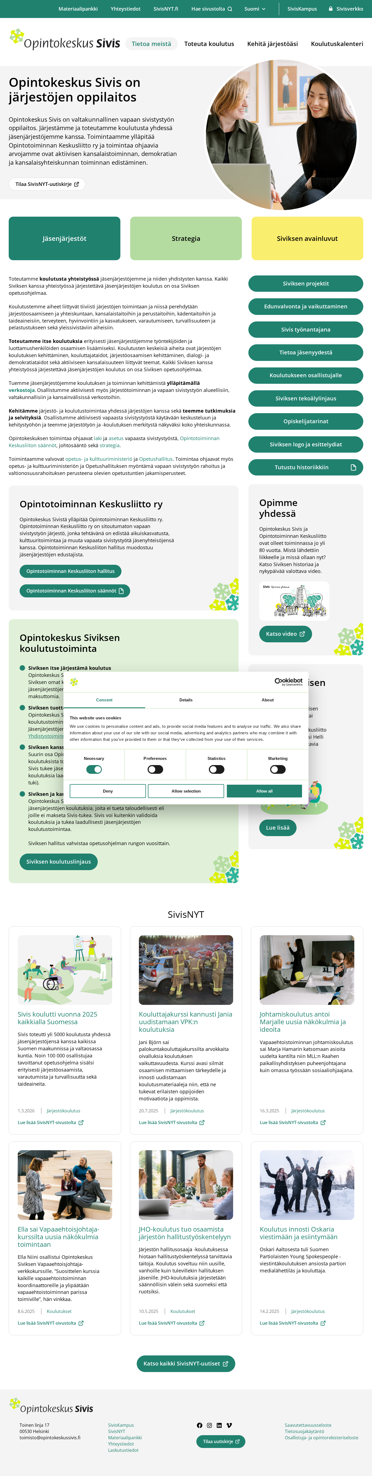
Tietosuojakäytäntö (304, 1431)
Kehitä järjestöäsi (272, 43)
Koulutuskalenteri (337, 43)
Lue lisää (278, 827)
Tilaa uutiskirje (218, 1441)
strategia (110, 445)
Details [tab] (186, 700)
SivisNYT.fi (166, 8)
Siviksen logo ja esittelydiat (306, 444)
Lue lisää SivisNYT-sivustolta (47, 1122)
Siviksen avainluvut (307, 238)
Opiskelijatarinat (305, 421)
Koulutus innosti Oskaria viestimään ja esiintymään (299, 1233)
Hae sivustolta (208, 8)
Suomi (252, 8)
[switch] (155, 769)
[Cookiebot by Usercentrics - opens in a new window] (279, 682)
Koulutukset (59, 1311)
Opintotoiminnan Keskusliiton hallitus (70, 571)
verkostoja (22, 390)
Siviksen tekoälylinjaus (306, 398)
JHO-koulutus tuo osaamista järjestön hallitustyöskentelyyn (185, 1233)
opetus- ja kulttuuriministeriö (99, 459)
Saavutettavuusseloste (308, 1425)
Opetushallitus (156, 459)
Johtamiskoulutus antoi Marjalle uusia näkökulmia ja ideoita (303, 1021)
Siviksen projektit (306, 283)
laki (98, 438)
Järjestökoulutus (63, 1111)
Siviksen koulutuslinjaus (58, 861)
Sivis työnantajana (306, 329)
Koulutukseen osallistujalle (306, 375)
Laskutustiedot (123, 1450)
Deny (108, 791)
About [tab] (268, 700)
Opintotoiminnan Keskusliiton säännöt (71, 590)
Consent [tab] (104, 700)
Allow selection (186, 791)
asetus (116, 438)
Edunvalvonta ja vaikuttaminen (305, 306)
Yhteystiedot (126, 8)
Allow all (264, 791)
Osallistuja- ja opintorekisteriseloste (321, 1438)
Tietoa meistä (151, 43)
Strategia (186, 238)
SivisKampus (302, 8)
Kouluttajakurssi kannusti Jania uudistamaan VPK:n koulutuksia (185, 1021)
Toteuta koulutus (209, 43)
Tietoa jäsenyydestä (306, 352)
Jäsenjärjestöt (65, 238)
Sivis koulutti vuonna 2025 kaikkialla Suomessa (57, 1017)
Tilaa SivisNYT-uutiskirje (44, 184)
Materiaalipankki (78, 8)
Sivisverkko (350, 8)
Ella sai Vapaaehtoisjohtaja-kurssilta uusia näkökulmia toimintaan (58, 1237)
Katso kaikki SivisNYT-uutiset (182, 1363)
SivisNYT (116, 1431)
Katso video (281, 633)
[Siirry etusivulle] (65, 49)
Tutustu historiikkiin (302, 467)
